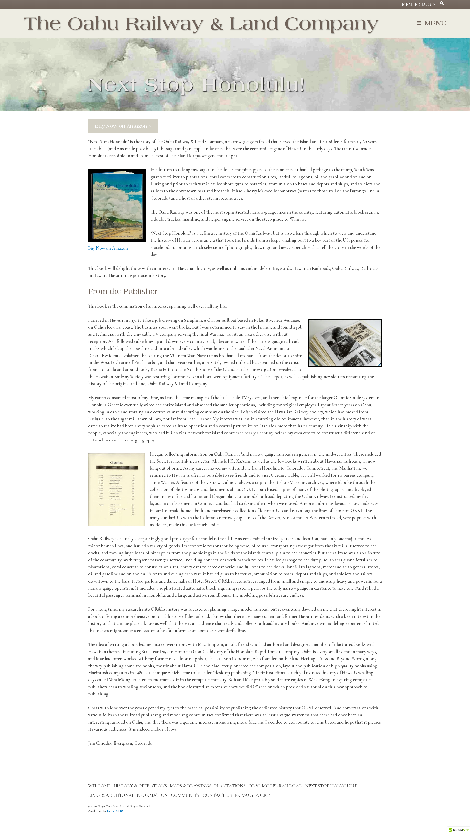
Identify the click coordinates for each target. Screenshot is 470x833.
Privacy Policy (253, 795)
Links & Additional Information (128, 795)
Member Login (419, 4)
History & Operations (140, 786)
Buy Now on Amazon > (123, 126)
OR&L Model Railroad (275, 786)
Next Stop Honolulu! (331, 786)
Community (185, 795)
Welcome (99, 786)
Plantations (230, 786)
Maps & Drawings (190, 786)
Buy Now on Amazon (108, 248)
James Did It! (115, 811)
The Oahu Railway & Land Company (201, 23)
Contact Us (217, 795)
